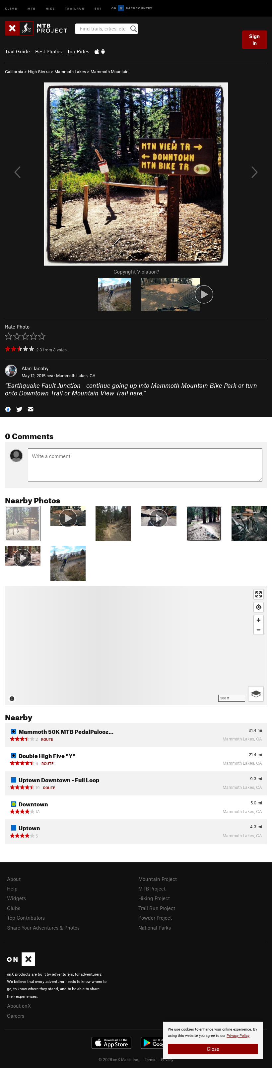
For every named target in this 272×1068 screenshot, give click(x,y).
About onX (19, 1006)
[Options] (255, 694)
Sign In (254, 39)
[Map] (136, 645)
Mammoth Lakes (70, 71)
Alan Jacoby (35, 368)
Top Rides (78, 51)
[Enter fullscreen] (258, 594)
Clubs (13, 908)
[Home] (39, 28)
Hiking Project (154, 898)
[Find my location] (258, 607)
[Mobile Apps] (100, 51)
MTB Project (152, 888)
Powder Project (155, 918)
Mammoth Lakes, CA (76, 375)
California (14, 71)
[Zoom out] (258, 630)
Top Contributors (26, 918)
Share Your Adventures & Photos (43, 928)
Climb (11, 8)
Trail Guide (17, 51)
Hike (50, 8)
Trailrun (75, 8)
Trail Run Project (156, 908)
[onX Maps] (21, 964)
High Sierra (39, 71)
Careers (15, 1016)
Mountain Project (157, 879)
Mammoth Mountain (109, 71)
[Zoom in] (258, 620)
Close (213, 1049)
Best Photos (48, 51)
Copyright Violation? (136, 272)
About (14, 879)
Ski (98, 8)
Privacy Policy (238, 1036)
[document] (213, 1040)
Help (12, 888)
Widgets (16, 898)
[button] (8, 408)
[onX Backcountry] (131, 8)
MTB (32, 8)
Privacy (167, 1059)
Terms (150, 1059)
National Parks (154, 928)
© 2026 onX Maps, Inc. (119, 1059)
